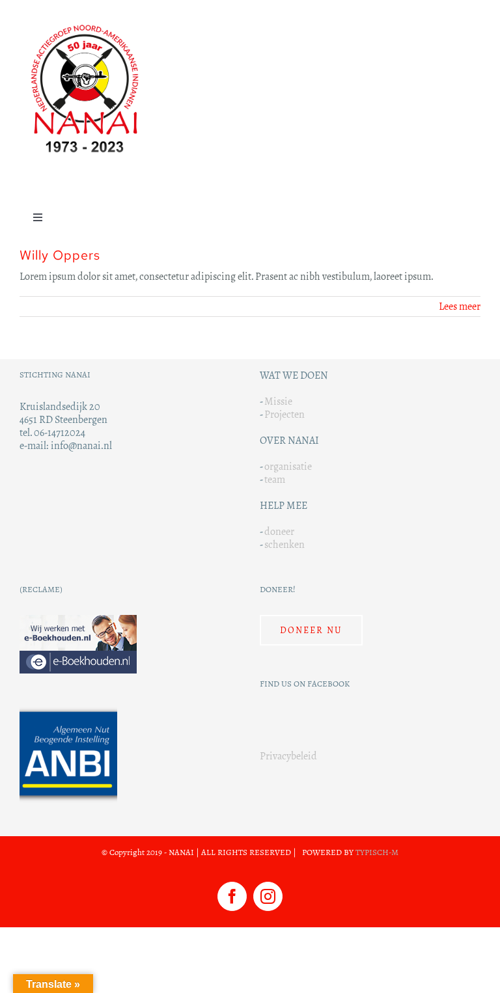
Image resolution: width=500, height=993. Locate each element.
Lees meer (459, 306)
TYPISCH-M (376, 852)
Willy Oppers (60, 255)
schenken (284, 544)
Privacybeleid (288, 756)
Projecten (284, 414)
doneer (279, 531)
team (274, 479)
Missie (278, 401)
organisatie (288, 466)
